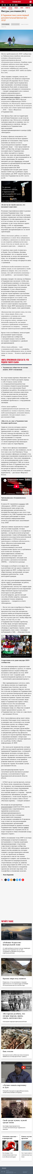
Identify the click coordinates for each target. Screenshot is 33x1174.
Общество (3, 26)
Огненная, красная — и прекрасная (10, 1137)
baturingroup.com (9, 1172)
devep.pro (25, 1172)
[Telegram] (17, 880)
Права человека (24, 24)
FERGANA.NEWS (16, 2)
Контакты (4, 1168)
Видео (16, 8)
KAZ (2, 5)
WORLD (16, 5)
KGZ (5, 5)
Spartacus (18, 161)
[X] (5, 880)
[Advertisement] (16, 901)
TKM (10, 5)
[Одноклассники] (11, 880)
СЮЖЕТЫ (27, 8)
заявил (26, 827)
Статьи (10, 8)
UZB (13, 5)
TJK (7, 5)
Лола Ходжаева (5, 24)
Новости (4, 8)
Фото (21, 8)
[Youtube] (23, 880)
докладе (22, 504)
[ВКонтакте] (8, 880)
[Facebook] (20, 880)
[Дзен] (14, 880)
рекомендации (6, 807)
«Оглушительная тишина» (10, 97)
